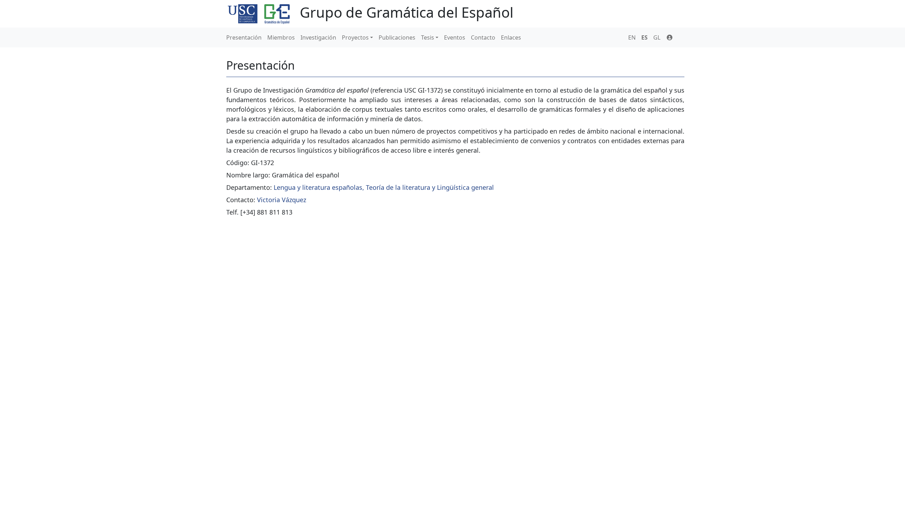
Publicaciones (397, 37)
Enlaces (511, 37)
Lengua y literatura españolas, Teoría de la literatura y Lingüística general (384, 187)
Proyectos (355, 37)
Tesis (427, 37)
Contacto (483, 37)
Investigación (318, 37)
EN (632, 37)
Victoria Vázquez (281, 199)
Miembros (281, 37)
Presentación (244, 37)
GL (656, 37)
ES (644, 37)
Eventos (454, 37)
